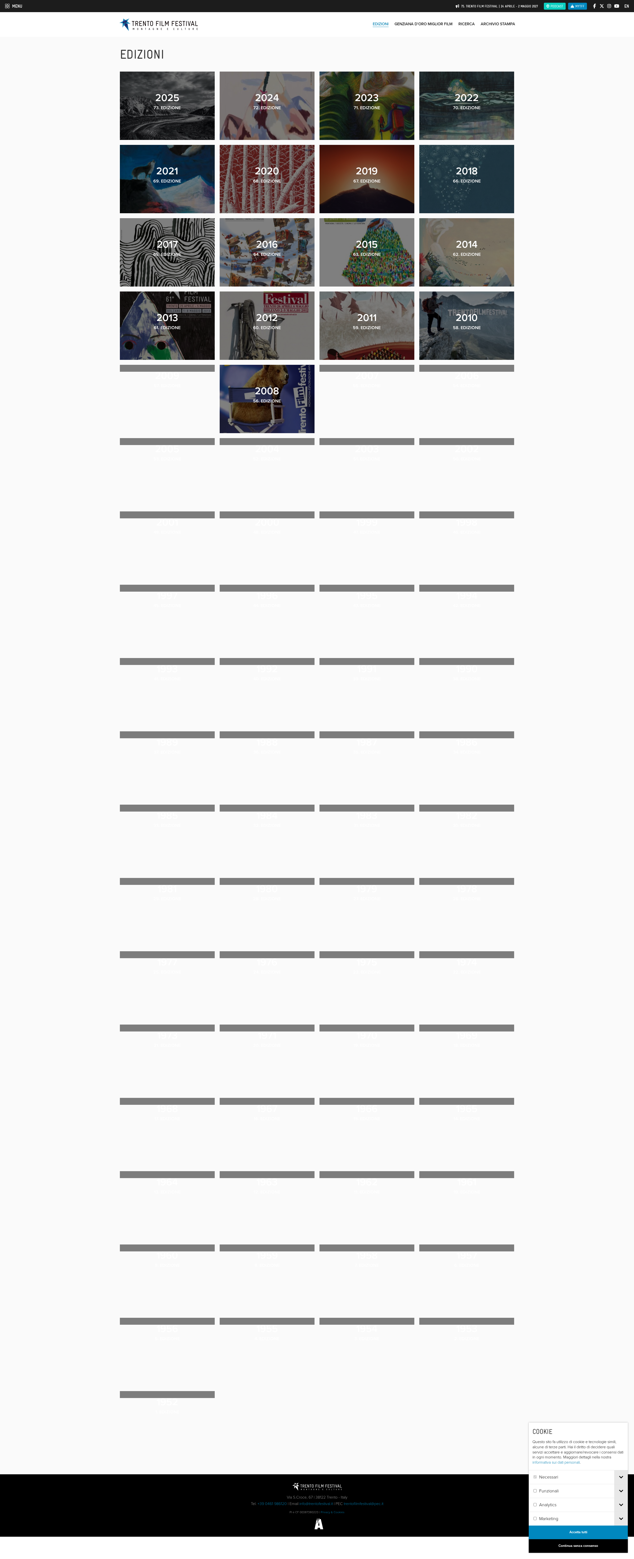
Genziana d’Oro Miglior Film (423, 24)
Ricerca (466, 24)
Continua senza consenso (578, 1546)
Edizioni (381, 24)
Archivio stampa (498, 24)
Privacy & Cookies (332, 1512)
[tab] (621, 1477)
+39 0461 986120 (272, 1503)
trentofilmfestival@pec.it (363, 1503)
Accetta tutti (578, 1532)
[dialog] (578, 1488)
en (626, 6)
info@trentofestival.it (316, 1503)
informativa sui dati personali (556, 1462)
